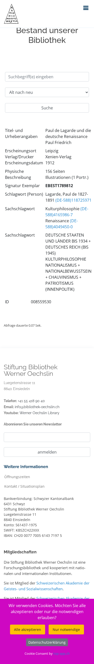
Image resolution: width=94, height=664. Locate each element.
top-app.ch (61, 653)
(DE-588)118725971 (73, 200)
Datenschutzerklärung (47, 642)
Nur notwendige (66, 629)
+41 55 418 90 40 (31, 401)
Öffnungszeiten (17, 476)
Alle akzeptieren (27, 629)
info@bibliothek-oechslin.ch (37, 407)
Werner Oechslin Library (39, 413)
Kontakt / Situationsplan (24, 486)
